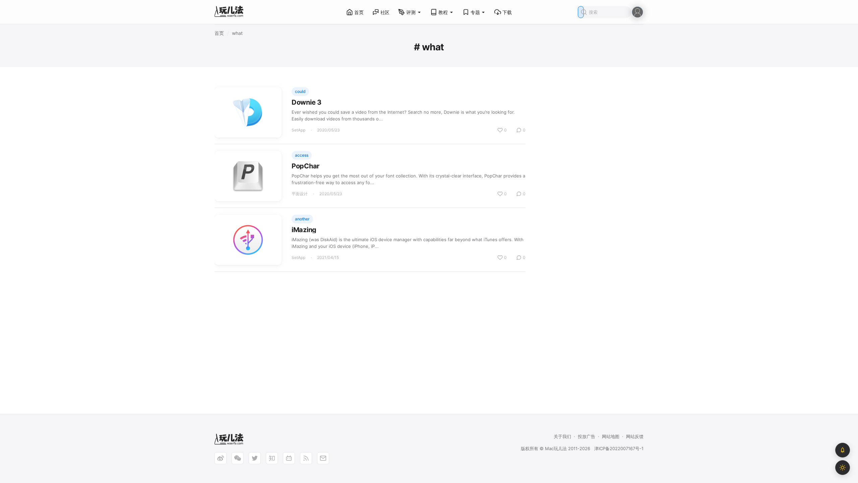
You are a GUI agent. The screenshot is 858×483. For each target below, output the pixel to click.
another (302, 218)
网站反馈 (635, 436)
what (237, 33)
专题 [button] (475, 12)
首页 (359, 12)
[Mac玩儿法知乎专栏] (272, 458)
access (301, 155)
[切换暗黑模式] (842, 467)
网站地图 (610, 436)
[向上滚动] (842, 450)
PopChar (305, 166)
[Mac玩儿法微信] (238, 458)
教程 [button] (443, 12)
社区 (385, 12)
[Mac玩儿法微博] (220, 458)
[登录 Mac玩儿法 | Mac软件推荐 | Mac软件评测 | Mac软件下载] (637, 11)
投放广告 (586, 436)
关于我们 (562, 436)
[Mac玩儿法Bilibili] (289, 458)
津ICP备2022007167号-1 (619, 448)
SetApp (298, 129)
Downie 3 (306, 102)
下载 (507, 12)
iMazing (304, 230)
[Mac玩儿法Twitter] (255, 458)
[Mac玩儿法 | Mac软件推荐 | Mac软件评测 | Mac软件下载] (230, 12)
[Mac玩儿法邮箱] (323, 458)
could (300, 91)
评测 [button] (411, 12)
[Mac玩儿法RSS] (306, 458)
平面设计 (300, 193)
